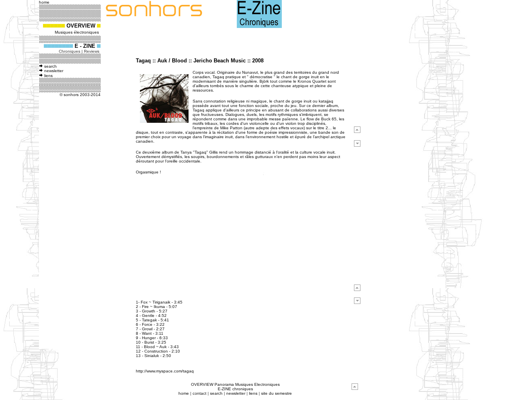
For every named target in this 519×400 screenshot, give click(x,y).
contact (199, 393)
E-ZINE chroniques (235, 389)
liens (48, 75)
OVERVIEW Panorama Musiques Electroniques (235, 384)
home (183, 393)
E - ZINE (86, 46)
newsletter (53, 70)
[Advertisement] (66, 225)
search (50, 66)
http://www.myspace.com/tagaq (165, 371)
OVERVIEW (81, 26)
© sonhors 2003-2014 (80, 94)
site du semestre (276, 393)
